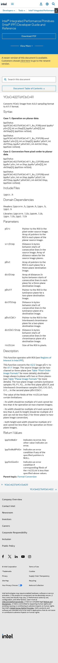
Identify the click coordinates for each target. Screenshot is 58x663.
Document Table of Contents (27, 88)
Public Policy (8, 545)
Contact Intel (8, 506)
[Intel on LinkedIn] (16, 557)
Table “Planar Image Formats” (23, 379)
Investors (6, 519)
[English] (47, 4)
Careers (6, 526)
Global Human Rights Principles (22, 608)
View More (25, 46)
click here (25, 60)
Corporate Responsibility (14, 532)
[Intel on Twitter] (10, 557)
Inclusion (6, 539)
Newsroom (7, 512)
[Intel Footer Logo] (7, 636)
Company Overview (12, 499)
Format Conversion (27, 476)
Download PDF (29, 36)
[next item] (56, 10)
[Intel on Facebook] (3, 557)
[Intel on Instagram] (30, 557)
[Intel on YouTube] (23, 557)
